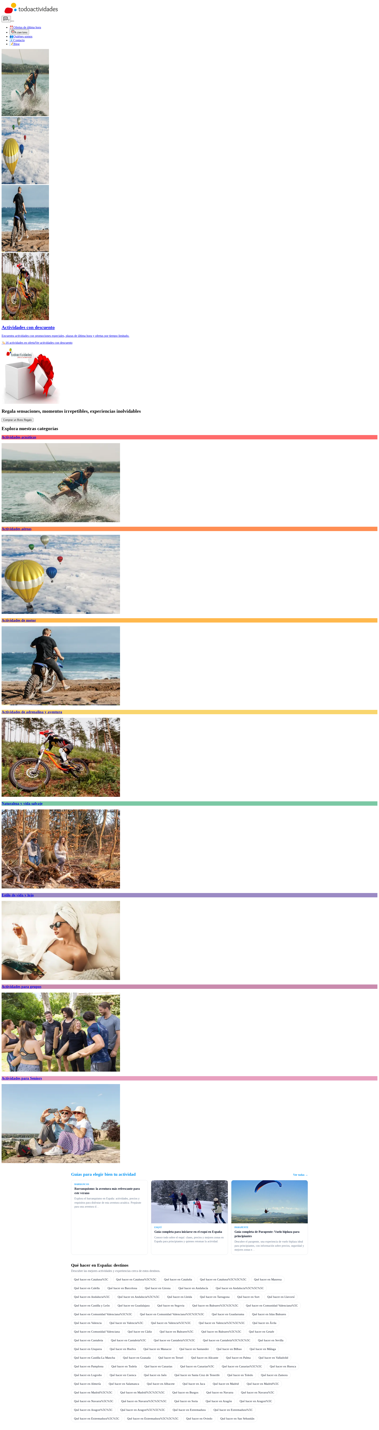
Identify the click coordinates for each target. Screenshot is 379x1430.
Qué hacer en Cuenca (123, 1375)
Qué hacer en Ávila (264, 1322)
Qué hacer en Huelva (123, 1349)
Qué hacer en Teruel (170, 1357)
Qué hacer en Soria (186, 1401)
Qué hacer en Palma (238, 1357)
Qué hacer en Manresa (268, 1279)
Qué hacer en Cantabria (88, 1340)
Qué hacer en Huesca (283, 1366)
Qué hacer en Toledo (240, 1375)
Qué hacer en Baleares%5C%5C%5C (215, 1305)
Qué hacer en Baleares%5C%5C (221, 1331)
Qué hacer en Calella (87, 1288)
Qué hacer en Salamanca (124, 1383)
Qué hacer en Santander (194, 1349)
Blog (14, 44)
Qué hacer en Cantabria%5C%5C (174, 1340)
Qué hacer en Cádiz (140, 1331)
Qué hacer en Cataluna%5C (91, 1279)
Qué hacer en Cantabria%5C (128, 1340)
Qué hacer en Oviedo (199, 1418)
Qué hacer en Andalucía (193, 1288)
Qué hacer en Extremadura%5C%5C (96, 1418)
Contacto (17, 40)
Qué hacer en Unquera (88, 1349)
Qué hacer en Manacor (158, 1349)
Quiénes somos (20, 36)
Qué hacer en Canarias (158, 1366)
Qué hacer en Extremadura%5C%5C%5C (152, 1418)
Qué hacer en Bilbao (229, 1349)
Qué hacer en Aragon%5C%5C (93, 1409)
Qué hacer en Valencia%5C (126, 1322)
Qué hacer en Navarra (219, 1392)
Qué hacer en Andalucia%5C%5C (138, 1296)
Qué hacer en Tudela (124, 1366)
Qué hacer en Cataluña (178, 1279)
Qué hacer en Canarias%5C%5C (242, 1366)
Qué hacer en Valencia (88, 1322)
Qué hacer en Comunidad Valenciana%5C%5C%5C (172, 1314)
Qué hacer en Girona (158, 1288)
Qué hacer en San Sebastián (237, 1418)
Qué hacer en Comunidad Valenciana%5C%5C (103, 1314)
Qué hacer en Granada (137, 1357)
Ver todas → (300, 1174)
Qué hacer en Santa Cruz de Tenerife (197, 1375)
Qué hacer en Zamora (274, 1375)
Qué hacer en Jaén (155, 1375)
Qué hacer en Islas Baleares (269, 1314)
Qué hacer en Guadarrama (228, 1314)
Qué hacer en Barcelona (122, 1288)
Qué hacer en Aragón (219, 1401)
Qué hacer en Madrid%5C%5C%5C (142, 1392)
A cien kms (21, 32)
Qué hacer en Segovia (170, 1305)
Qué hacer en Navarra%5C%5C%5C (144, 1401)
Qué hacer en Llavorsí (281, 1296)
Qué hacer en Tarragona (215, 1296)
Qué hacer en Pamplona (88, 1366)
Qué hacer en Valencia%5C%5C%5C (222, 1322)
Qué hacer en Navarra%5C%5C (93, 1401)
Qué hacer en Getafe (261, 1331)
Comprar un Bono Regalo (17, 419)
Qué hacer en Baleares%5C (176, 1331)
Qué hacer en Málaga (263, 1349)
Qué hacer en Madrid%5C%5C (93, 1392)
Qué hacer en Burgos (185, 1392)
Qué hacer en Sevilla (270, 1340)
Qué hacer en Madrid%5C (263, 1383)
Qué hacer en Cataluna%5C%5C (136, 1279)
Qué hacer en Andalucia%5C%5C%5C (240, 1288)
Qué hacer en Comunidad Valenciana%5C (272, 1305)
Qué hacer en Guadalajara (134, 1305)
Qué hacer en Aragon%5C (256, 1401)
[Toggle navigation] (12, 21)
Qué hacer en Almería (87, 1383)
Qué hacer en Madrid (226, 1383)
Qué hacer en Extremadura (189, 1409)
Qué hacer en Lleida (179, 1296)
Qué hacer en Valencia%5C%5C (171, 1322)
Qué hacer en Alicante (204, 1357)
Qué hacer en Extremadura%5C (233, 1409)
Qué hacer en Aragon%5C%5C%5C (142, 1409)
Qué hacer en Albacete (161, 1383)
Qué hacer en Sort (248, 1296)
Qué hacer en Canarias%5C (197, 1366)
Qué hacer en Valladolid (273, 1357)
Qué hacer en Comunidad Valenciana (97, 1331)
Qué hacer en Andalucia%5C (92, 1296)
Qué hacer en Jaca (194, 1383)
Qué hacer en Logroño (88, 1375)
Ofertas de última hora (25, 27)
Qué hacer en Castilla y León (92, 1305)
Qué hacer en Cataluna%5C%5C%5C (223, 1279)
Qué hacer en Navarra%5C (257, 1392)
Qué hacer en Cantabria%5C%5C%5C (226, 1340)
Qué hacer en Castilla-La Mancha (94, 1357)
